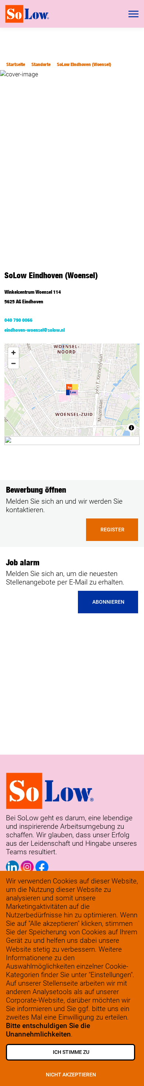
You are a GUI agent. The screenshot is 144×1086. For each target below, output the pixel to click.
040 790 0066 (18, 320)
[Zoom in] (13, 352)
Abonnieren (108, 602)
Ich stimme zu (71, 1052)
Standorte (41, 64)
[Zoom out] (13, 363)
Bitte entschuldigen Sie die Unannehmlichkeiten (48, 1029)
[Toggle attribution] (131, 427)
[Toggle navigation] (134, 14)
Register (112, 530)
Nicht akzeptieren (71, 1075)
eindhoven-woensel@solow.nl (34, 330)
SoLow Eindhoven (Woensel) (84, 64)
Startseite (15, 64)
